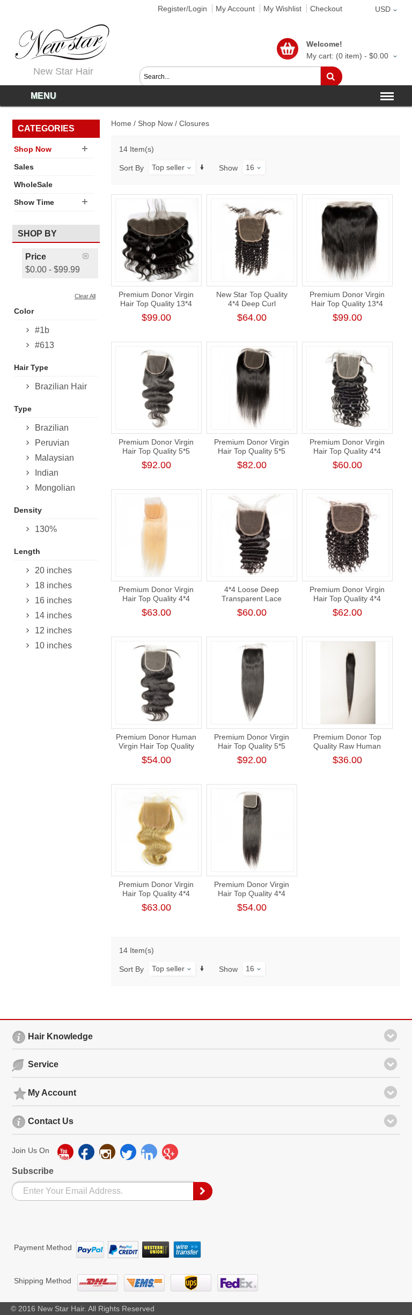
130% (46, 529)
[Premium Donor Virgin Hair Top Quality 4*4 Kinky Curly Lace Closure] (347, 535)
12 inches (53, 630)
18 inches (53, 585)
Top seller (168, 167)
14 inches (53, 615)
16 (250, 167)
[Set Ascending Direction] (202, 167)
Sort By (131, 168)
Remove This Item (90, 256)
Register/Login (182, 8)
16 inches (53, 600)
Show (228, 168)
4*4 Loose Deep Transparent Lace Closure (252, 598)
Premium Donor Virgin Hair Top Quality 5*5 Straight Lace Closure (251, 451)
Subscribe (33, 1171)
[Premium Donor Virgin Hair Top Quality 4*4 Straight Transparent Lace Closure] (252, 830)
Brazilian (52, 427)
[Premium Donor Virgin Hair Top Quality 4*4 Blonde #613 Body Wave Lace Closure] (156, 830)
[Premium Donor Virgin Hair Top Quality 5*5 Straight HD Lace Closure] (252, 683)
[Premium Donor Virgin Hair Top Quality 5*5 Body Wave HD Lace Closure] (156, 388)
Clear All (85, 296)
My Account (235, 8)
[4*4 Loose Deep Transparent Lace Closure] (252, 535)
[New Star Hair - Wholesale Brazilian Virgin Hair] (60, 42)
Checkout (326, 8)
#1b (42, 330)
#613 (44, 345)
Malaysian (54, 457)
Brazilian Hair (61, 386)
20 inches (53, 570)
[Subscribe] (203, 1191)
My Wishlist (282, 8)
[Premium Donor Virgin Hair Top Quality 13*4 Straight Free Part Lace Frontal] (347, 240)
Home (121, 123)
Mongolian (55, 487)
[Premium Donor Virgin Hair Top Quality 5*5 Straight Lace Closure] (252, 388)
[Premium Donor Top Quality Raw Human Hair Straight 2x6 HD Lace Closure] (347, 683)
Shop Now (155, 123)
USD (383, 9)
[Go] (331, 77)
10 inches (53, 645)
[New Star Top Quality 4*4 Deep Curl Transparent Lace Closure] (252, 240)
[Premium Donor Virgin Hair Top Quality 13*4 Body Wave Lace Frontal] (156, 240)
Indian (46, 472)
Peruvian (52, 442)
